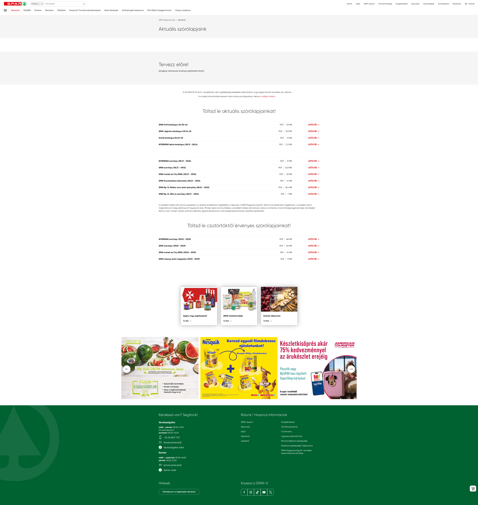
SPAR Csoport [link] (369, 4)
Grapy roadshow (183, 10)
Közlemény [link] (457, 4)
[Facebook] (244, 492)
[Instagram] (250, 492)
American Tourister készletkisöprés (85, 10)
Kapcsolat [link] (415, 4)
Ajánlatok (15, 10)
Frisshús (37, 10)
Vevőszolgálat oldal (173, 447)
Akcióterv (49, 10)
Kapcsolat (245, 427)
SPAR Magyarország (167, 20)
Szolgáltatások (288, 422)
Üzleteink (245, 441)
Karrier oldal (169, 470)
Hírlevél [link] (471, 4)
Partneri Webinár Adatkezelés (294, 441)
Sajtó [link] (358, 4)
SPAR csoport (247, 422)
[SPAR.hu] (15, 3)
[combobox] (37, 4)
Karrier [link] (349, 4)
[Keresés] (84, 3)
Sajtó (243, 431)
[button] (126, 369)
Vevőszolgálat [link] (428, 4)
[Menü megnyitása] (6, 10)
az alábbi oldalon (267, 96)
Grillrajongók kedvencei (133, 10)
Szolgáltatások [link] (402, 4)
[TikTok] (257, 492)
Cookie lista (286, 431)
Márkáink (61, 10)
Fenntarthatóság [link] (385, 4)
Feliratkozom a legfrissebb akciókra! (179, 492)
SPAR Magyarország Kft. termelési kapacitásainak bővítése (296, 451)
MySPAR (27, 10)
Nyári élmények (111, 10)
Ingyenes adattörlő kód (291, 436)
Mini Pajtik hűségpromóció (159, 10)
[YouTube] (264, 492)
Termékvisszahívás (289, 427)
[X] (270, 492)
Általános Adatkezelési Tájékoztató (297, 446)
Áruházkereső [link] (443, 4)
